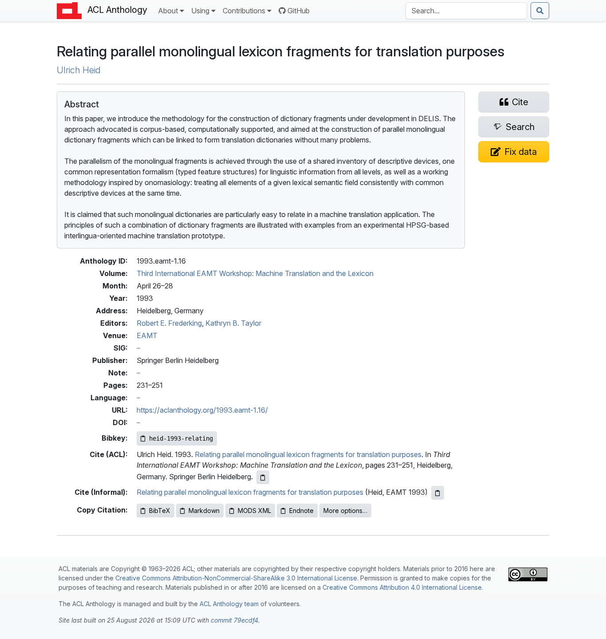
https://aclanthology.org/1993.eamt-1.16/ (202, 410)
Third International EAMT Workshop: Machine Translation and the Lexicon (255, 273)
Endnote (301, 510)
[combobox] (466, 10)
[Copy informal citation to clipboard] (437, 493)
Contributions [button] (244, 10)
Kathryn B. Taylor (233, 323)
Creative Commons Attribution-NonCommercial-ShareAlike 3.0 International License (236, 578)
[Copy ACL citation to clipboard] (262, 477)
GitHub (298, 10)
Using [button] (200, 10)
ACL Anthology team (229, 603)
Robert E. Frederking (169, 323)
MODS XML (254, 510)
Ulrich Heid (79, 70)
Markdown (204, 510)
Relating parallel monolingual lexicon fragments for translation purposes (308, 454)
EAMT (147, 335)
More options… (345, 510)
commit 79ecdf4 (234, 620)
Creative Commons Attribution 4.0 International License (402, 587)
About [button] (168, 10)
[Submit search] (540, 10)
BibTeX (159, 510)
